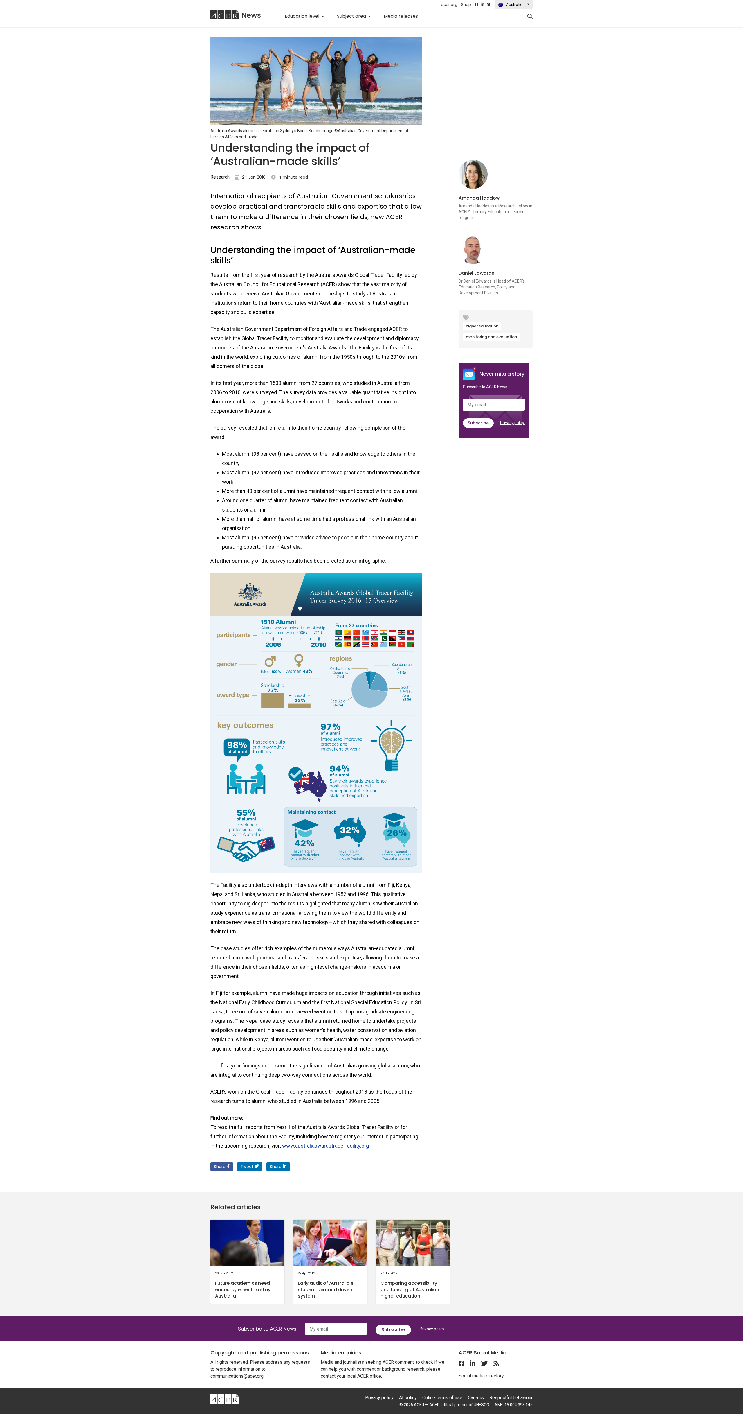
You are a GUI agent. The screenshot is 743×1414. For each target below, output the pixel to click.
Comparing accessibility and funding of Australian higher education (409, 1289)
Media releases (404, 15)
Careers (476, 1397)
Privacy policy (512, 422)
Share (220, 1166)
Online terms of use (442, 1397)
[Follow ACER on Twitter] (489, 5)
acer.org (449, 4)
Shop (466, 4)
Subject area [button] (352, 16)
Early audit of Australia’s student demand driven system (326, 1289)
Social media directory (481, 1376)
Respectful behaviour (511, 1397)
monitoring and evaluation (491, 337)
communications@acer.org (237, 1376)
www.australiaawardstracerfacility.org (325, 1146)
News (251, 15)
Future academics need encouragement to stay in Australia (245, 1289)
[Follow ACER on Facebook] (476, 5)
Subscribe (478, 423)
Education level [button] (302, 16)
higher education (482, 326)
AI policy (408, 1397)
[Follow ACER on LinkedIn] (482, 5)
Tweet (247, 1166)
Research (220, 177)
